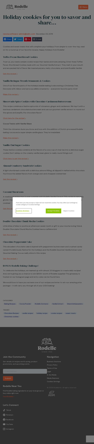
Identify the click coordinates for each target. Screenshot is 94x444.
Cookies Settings (22, 211)
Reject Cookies (69, 211)
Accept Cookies (53, 211)
